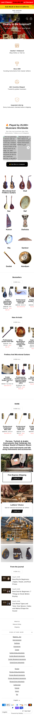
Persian (17, 668)
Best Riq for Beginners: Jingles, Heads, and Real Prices (21, 582)
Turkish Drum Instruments (17, 662)
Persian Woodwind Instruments (17, 678)
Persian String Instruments (17, 672)
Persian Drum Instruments (17, 681)
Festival (17, 688)
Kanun (17, 691)
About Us (17, 621)
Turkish (17, 649)
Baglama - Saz (17, 636)
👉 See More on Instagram (17, 164)
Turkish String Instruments (17, 652)
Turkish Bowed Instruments (17, 656)
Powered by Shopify (17, 713)
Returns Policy (17, 624)
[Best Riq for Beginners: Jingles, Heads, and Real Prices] (6, 578)
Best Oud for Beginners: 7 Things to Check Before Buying (21, 594)
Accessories (17, 646)
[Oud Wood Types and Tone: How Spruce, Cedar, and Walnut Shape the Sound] (6, 603)
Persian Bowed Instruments (17, 675)
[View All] (17, 469)
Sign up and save (16, 632)
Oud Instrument (17, 640)
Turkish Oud (17, 684)
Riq (17, 694)
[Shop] (17, 530)
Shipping (17, 627)
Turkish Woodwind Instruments (17, 659)
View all (17, 282)
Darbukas (17, 643)
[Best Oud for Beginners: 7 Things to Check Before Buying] (6, 590)
